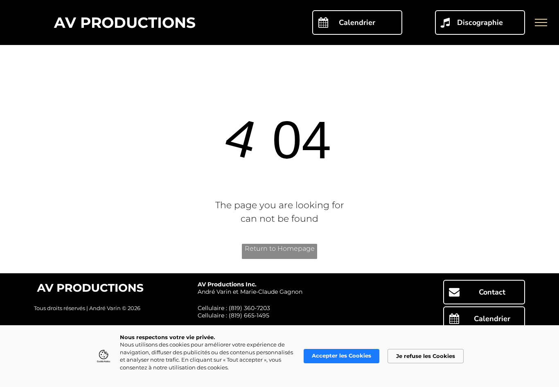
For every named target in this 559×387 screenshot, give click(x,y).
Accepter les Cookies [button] (341, 355)
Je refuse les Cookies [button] (425, 356)
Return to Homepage (280, 248)
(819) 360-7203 (249, 308)
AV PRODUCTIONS (125, 23)
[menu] (541, 22)
